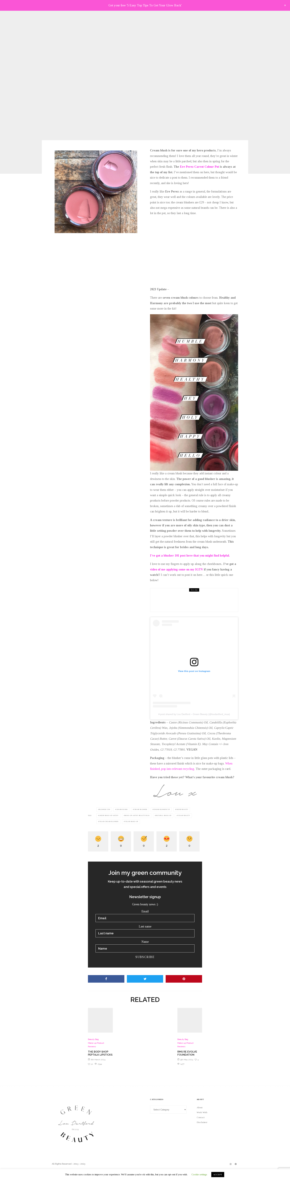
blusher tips (104, 809)
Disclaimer (202, 1122)
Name (145, 941)
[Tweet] (145, 979)
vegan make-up (131, 821)
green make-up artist (108, 815)
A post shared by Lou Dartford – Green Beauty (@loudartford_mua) (194, 714)
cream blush (122, 809)
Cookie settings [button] (199, 1174)
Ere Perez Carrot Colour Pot (199, 166)
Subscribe (145, 957)
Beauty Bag (179, 593)
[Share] (106, 979)
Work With (202, 1112)
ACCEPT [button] (217, 1174)
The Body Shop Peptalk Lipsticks (196, 600)
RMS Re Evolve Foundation (187, 1053)
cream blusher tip (161, 809)
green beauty (182, 809)
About (200, 1107)
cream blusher (140, 809)
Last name (145, 926)
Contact (201, 1117)
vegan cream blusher (108, 821)
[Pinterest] (235, 1164)
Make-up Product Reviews (139, 67)
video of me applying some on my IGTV (176, 569)
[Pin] (184, 979)
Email (145, 911)
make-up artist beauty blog (137, 815)
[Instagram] (230, 1164)
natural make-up (163, 815)
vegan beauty (184, 815)
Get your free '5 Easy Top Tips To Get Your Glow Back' (145, 5)
